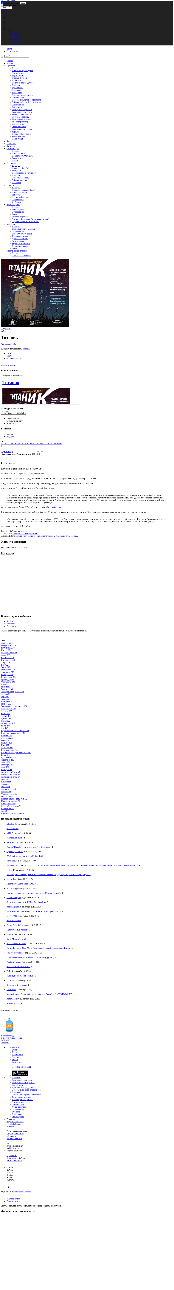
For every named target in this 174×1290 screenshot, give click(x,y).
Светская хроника (20, 117)
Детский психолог (20, 246)
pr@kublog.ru (13, 1148)
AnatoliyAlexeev (14, 962)
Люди (14, 1052)
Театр (9, 356)
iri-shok (10, 934)
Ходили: (5, 328)
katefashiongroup (14, 897)
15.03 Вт (31, 443)
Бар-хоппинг (18, 75)
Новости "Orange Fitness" (23, 190)
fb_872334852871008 (16, 943)
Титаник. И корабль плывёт (25, 533)
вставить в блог (8, 365)
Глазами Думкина (20, 78)
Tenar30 (26, 349)
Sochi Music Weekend (16, 939)
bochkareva (11, 842)
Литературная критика (22, 95)
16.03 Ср (41, 443)
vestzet (9, 870)
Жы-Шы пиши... (19, 136)
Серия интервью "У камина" (25, 221)
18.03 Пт (58, 443)
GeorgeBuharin (13, 925)
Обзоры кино (18, 97)
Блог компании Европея (23, 129)
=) (7, 1182)
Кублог (10, 621)
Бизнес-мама (18, 241)
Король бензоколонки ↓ (17, 251)
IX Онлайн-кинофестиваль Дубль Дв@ (25, 856)
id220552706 (12, 980)
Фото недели (18, 124)
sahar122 (10, 824)
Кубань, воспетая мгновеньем (20, 976)
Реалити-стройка (20, 217)
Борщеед (16, 131)
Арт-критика (18, 73)
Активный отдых (20, 197)
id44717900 (12, 916)
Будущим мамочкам (21, 243)
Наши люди (17, 139)
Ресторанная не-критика (23, 112)
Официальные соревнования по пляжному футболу (31, 957)
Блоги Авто (17, 158)
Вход (23, 3)
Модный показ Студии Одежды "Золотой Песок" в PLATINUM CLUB (39, 994)
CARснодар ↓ (13, 148)
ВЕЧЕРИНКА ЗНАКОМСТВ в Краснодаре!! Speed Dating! (34, 911)
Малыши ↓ (11, 224)
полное (10, 434)
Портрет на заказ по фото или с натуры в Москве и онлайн (34, 893)
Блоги (9, 141)
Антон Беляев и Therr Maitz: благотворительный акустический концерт (40, 948)
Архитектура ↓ (13, 204)
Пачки (15, 161)
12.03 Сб (5, 443)
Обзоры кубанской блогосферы (26, 102)
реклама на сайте (14, 1138)
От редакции (18, 105)
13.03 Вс (14, 443)
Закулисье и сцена (15, 838)
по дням (10, 436)
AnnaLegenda (13, 907)
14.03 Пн (22, 443)
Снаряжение (18, 199)
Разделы (16, 1047)
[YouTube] (12, 1153)
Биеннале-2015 (13, 1003)
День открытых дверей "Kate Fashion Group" (27, 902)
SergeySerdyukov (14, 953)
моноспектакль (14, 358)
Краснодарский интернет (23, 173)
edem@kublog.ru (14, 1124)
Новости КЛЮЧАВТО (22, 156)
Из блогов (16, 182)
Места (15, 1059)
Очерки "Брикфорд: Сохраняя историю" (30, 219)
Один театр (7, 451)
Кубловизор (17, 87)
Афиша (10, 63)
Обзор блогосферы (20, 178)
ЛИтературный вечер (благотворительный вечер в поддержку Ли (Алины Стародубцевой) (49, 874)
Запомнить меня (11, 3)
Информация (13, 418)
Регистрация (12, 51)
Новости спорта (19, 192)
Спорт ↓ (10, 185)
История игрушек (20, 236)
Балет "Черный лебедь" (17, 930)
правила (10, 1126)
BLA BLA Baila (14, 920)
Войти (4, 10)
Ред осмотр (17, 107)
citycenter (11, 861)
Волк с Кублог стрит (21, 134)
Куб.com (16, 85)
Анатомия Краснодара (22, 70)
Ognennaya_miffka (15, 851)
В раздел (16, 68)
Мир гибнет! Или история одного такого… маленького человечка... (46, 536)
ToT (8, 971)
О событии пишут (15, 421)
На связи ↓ (11, 163)
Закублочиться (13, 1199)
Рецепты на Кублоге (21, 114)
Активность (17, 1054)
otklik (9, 833)
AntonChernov (13, 999)
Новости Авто (18, 153)
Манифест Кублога (22, 1192)
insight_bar (11, 879)
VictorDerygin (13, 888)
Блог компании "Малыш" (24, 229)
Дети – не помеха (20, 238)
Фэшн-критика (19, 126)
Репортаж (16, 170)
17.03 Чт (50, 443)
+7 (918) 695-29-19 (15, 1134)
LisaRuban (11, 989)
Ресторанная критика (22, 109)
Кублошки (17, 90)
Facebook (11, 624)
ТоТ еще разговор (20, 122)
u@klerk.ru (11, 1136)
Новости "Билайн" (20, 168)
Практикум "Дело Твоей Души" (21, 884)
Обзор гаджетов (19, 180)
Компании (11, 143)
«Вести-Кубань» (53, 507)
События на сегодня (21, 1067)
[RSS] (13, 1153)
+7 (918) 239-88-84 (15, 1121)
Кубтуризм (17, 92)
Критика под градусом (22, 83)
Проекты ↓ (11, 66)
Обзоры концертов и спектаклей (27, 100)
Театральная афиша (10, 344)
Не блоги (16, 1077)
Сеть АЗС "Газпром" (21, 256)
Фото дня (11, 146)
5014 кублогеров (14, 1160)
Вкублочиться (13, 1201)
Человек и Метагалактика (18, 966)
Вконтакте (11, 626)
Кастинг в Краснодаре (17, 985)
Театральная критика (21, 119)
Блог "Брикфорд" (20, 209)
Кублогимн (12, 1155)
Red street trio (12, 828)
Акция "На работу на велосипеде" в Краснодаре (29, 847)
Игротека (16, 80)
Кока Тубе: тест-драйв (22, 234)
